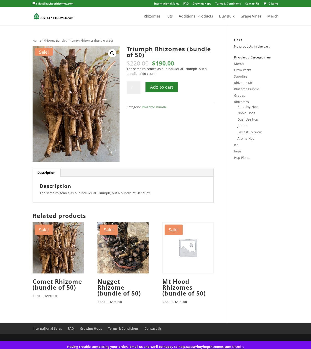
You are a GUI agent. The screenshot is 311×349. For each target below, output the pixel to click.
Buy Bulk (227, 17)
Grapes (239, 95)
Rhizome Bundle (54, 40)
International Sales (166, 3)
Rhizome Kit (243, 83)
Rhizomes (152, 17)
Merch (272, 17)
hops (238, 151)
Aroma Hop (246, 138)
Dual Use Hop (247, 119)
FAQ (186, 3)
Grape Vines (250, 17)
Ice (236, 145)
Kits (169, 17)
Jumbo (242, 126)
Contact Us (252, 3)
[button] (112, 53)
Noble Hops (246, 113)
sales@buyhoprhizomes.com (208, 346)
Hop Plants (242, 157)
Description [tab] (46, 172)
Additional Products (196, 17)
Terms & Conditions (228, 3)
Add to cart (161, 87)
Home (37, 40)
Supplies (240, 76)
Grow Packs (242, 70)
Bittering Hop (247, 106)
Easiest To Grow (249, 132)
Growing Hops (202, 3)
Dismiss (238, 346)
